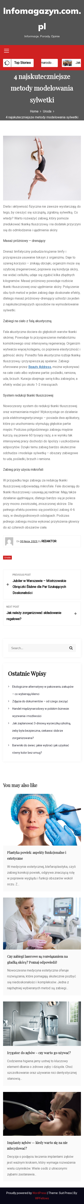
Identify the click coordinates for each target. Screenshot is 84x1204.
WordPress (39, 1193)
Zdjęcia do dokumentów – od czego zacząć (40, 701)
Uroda (7, 557)
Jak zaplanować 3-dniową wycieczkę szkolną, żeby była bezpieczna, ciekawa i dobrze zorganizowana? (41, 731)
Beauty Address (39, 367)
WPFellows (42, 1198)
